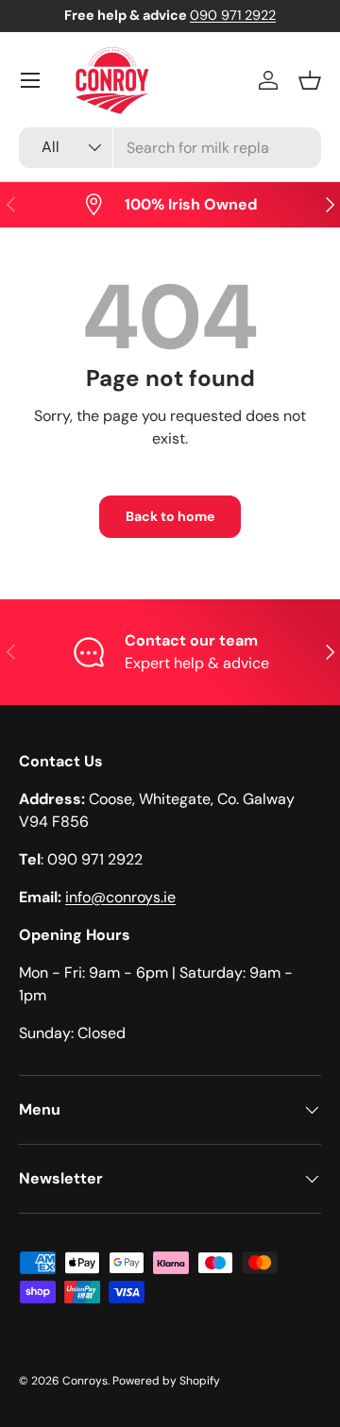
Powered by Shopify (166, 1380)
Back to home (170, 516)
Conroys (85, 1380)
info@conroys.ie (120, 897)
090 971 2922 (233, 15)
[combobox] (170, 147)
